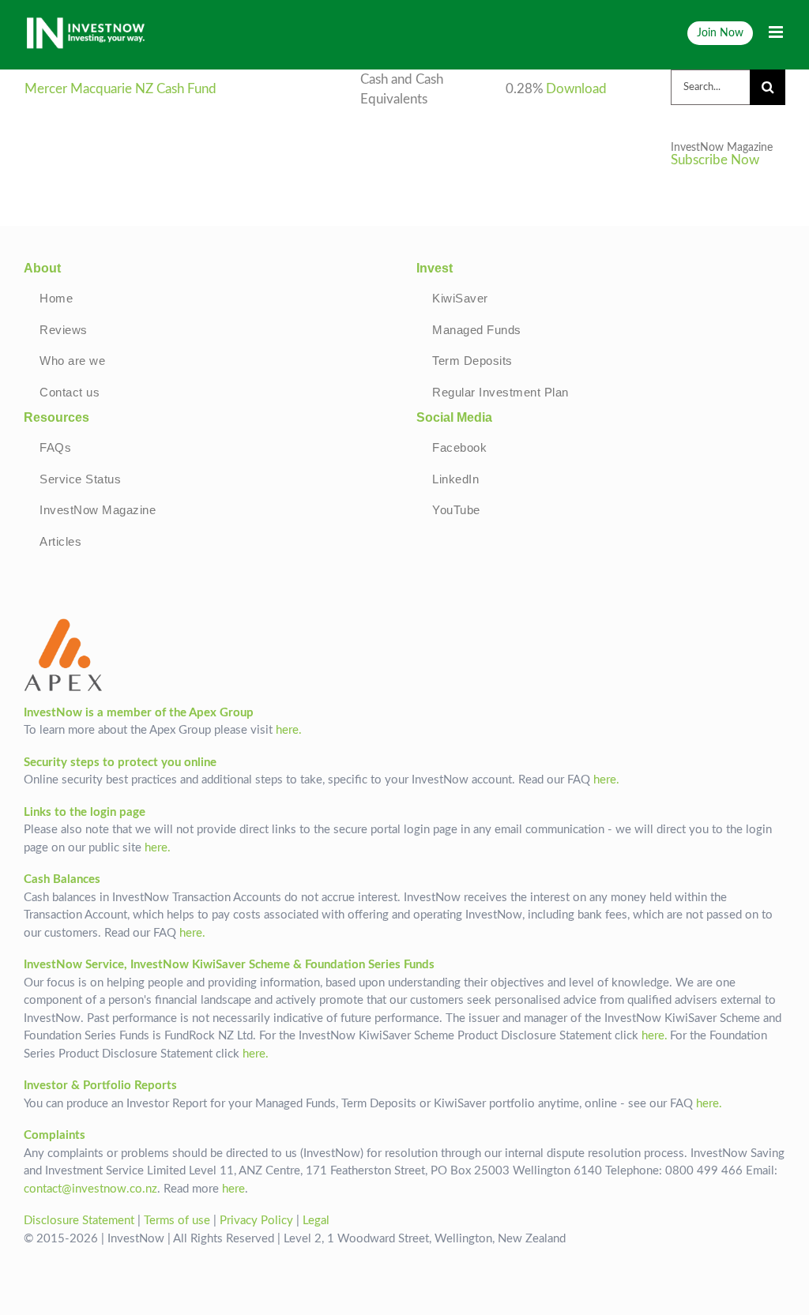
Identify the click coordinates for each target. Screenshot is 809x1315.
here (233, 1189)
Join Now (720, 33)
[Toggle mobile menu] (777, 32)
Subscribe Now (715, 160)
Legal (316, 1221)
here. (289, 730)
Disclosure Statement (79, 1221)
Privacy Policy (256, 1221)
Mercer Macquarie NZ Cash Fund (120, 89)
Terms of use (177, 1221)
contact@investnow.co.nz (90, 1189)
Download (576, 89)
